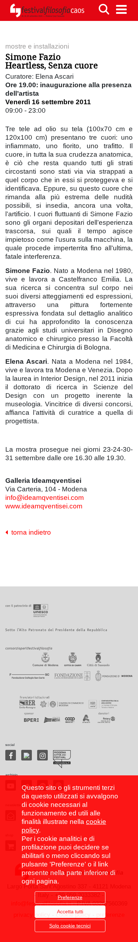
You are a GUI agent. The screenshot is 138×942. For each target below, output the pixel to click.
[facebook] (10, 755)
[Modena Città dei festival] (62, 759)
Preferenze (70, 897)
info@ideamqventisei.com (44, 497)
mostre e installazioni (37, 46)
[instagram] (42, 755)
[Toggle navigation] (121, 9)
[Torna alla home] (47, 10)
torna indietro (29, 532)
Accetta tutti (70, 911)
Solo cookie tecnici (70, 926)
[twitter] (26, 755)
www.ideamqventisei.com (43, 506)
